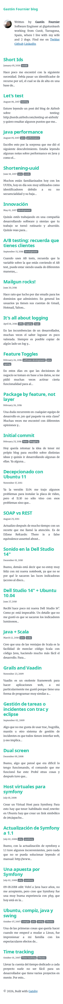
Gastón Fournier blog (20, 9)
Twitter (55, 39)
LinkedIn (30, 44)
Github (19, 44)
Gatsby (33, 991)
